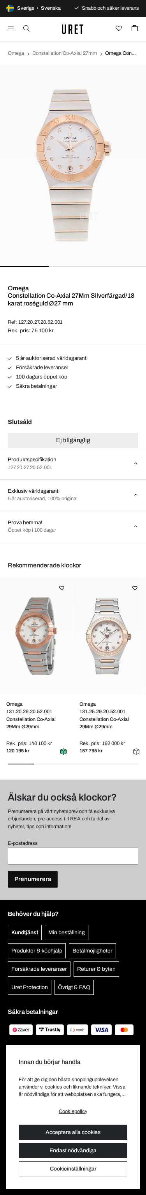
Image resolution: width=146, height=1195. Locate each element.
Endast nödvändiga (73, 1150)
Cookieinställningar (73, 1169)
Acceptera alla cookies (73, 1132)
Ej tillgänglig (73, 440)
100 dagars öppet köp (41, 377)
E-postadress (23, 843)
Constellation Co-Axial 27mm (64, 53)
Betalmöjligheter (92, 951)
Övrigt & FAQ (74, 987)
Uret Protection (29, 987)
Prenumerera (32, 879)
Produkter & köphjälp (36, 951)
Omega (16, 53)
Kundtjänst (24, 932)
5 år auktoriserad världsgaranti (51, 358)
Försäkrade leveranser (42, 367)
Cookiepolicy (73, 1111)
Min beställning (66, 932)
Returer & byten (96, 969)
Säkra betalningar (36, 386)
